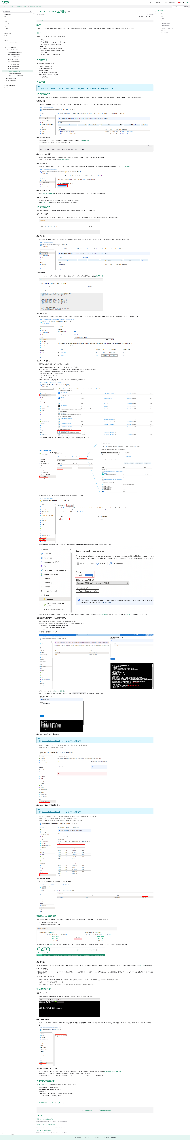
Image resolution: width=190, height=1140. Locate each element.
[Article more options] (152, 17)
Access (5, 26)
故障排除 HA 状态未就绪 (167, 28)
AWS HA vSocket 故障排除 (14, 54)
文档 (6, 6)
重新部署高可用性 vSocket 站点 (112, 1072)
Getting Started (7, 14)
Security (6, 21)
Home (5, 16)
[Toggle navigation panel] (34, 13)
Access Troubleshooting (11, 78)
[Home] (5, 2)
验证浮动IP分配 (99, 276)
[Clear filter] (31, 11)
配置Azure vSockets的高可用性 (45, 1119)
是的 (54, 1103)
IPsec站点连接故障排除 (13, 68)
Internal (6, 87)
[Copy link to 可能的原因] (49, 60)
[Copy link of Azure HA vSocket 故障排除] (69, 12)
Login (187, 2)
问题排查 (162, 21)
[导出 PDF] (149, 17)
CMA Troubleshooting (10, 85)
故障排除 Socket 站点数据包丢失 (15, 52)
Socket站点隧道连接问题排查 (14, 64)
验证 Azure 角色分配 (48, 193)
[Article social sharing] (146, 17)
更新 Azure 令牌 (45, 203)
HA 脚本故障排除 (166, 23)
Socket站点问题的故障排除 (14, 57)
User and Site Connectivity (35, 6)
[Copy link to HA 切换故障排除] (53, 207)
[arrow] (159, 21)
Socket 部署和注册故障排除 (14, 61)
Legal (5, 35)
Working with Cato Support (12, 83)
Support (11, 6)
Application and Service (12, 47)
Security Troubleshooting (11, 80)
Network (6, 19)
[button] (180, 6)
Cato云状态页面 (77, 1137)
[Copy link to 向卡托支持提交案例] (57, 1081)
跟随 (142, 17)
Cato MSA (97, 1137)
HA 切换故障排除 (166, 25)
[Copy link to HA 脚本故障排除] (53, 94)
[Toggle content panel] (156, 12)
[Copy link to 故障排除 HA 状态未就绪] (58, 916)
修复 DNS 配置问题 (59, 691)
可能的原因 (163, 18)
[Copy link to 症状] (43, 33)
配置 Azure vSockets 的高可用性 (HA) (90, 89)
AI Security (6, 23)
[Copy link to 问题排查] (47, 82)
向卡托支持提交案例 (165, 32)
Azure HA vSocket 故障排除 (14, 71)
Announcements (7, 38)
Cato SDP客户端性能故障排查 (14, 73)
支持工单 (142, 965)
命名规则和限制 (85, 141)
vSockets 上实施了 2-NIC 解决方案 (51, 741)
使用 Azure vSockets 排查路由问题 (15, 76)
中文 (181, 2)
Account (6, 28)
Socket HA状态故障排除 (13, 59)
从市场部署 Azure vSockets (109, 89)
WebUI (51, 945)
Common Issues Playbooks (21, 6)
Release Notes (7, 33)
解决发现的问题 (164, 30)
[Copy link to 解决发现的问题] (53, 989)
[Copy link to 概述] (43, 25)
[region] (96, 148)
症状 (162, 16)
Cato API (6, 31)
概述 (162, 14)
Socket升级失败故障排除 (13, 66)
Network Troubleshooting (11, 42)
